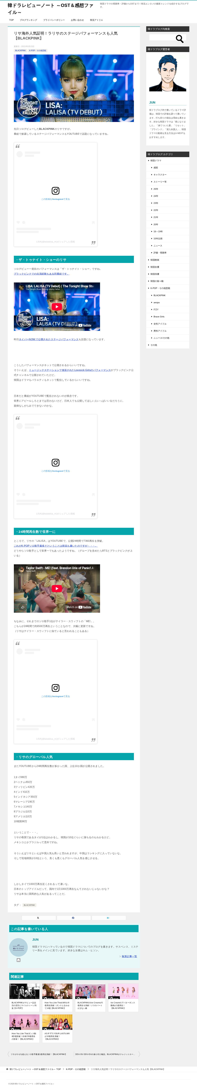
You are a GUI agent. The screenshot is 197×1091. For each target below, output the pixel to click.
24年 (156, 196)
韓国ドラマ (156, 160)
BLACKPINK (20, 50)
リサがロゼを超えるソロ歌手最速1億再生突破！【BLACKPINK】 (39, 1054)
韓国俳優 (155, 274)
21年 (156, 217)
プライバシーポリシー (54, 20)
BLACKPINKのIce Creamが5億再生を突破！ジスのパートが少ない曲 (90, 1005)
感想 (156, 167)
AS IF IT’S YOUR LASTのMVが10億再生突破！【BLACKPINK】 (57, 1036)
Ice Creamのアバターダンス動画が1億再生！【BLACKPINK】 (123, 1005)
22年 (156, 210)
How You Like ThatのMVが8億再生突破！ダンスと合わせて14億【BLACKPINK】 (57, 1005)
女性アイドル (160, 324)
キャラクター (160, 174)
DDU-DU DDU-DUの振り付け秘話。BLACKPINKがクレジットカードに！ (107, 1054)
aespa (157, 302)
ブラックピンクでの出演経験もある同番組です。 (41, 273)
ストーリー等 (160, 181)
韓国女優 (155, 267)
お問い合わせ (77, 20)
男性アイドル (160, 331)
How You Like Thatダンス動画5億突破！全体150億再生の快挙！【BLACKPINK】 (24, 1036)
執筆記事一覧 (129, 956)
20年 (156, 224)
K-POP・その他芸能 (37, 50)
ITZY (156, 309)
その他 (154, 345)
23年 (156, 203)
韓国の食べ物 (157, 281)
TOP (11, 20)
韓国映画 (155, 260)
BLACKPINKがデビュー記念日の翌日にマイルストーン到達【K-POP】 (24, 1005)
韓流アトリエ (96, 20)
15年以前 (158, 238)
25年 (156, 189)
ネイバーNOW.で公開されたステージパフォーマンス (49, 339)
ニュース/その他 (161, 338)
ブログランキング (28, 20)
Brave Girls (159, 316)
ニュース (158, 245)
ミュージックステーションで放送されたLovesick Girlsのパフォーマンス (70, 370)
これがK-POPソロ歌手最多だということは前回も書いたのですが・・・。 (56, 546)
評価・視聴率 (160, 252)
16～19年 (158, 231)
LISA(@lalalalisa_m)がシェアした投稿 (55, 241)
